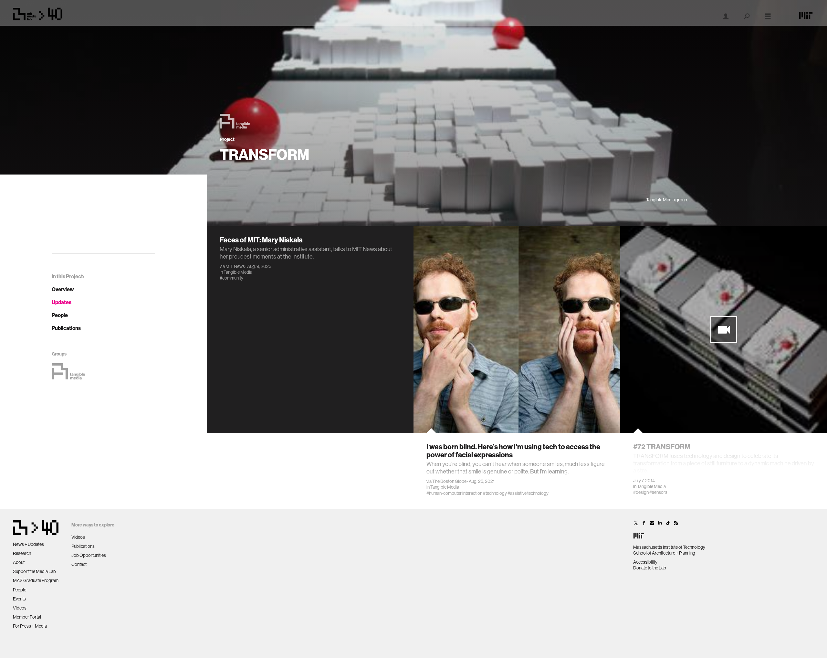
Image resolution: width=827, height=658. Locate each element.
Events (19, 599)
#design (641, 492)
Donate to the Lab (649, 568)
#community (231, 278)
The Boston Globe (449, 481)
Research (22, 553)
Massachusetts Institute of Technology (669, 547)
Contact (79, 564)
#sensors (658, 492)
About (19, 562)
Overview (63, 289)
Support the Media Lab (34, 571)
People (60, 315)
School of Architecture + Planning (664, 553)
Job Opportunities (88, 555)
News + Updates (28, 544)
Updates (61, 302)
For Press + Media (30, 626)
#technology (495, 493)
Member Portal (27, 617)
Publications (66, 328)
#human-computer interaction (454, 493)
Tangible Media (238, 272)
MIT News (235, 266)
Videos (19, 608)
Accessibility (645, 562)
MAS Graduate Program (35, 580)
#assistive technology (528, 493)
